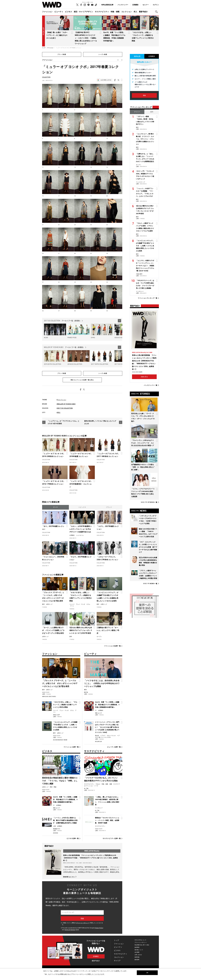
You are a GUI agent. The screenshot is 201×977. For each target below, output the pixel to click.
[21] (50, 211)
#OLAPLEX (98, 741)
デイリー (137, 112)
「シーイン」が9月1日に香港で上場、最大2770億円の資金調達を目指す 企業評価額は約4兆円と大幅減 (65, 820)
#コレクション (61, 400)
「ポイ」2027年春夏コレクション (53, 527)
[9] (98, 125)
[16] (50, 182)
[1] (50, 96)
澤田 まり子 (98, 713)
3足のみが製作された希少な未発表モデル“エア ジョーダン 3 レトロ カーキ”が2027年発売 (80, 630)
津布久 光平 (56, 715)
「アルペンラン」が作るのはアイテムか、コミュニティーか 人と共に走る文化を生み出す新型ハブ (142, 442)
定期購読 (135, 5)
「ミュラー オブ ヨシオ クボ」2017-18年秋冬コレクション (108, 455)
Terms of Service (70, 930)
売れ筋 (97, 735)
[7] (66, 125)
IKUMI (46, 337)
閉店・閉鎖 (53, 787)
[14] (98, 153)
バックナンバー (123, 5)
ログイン (156, 5)
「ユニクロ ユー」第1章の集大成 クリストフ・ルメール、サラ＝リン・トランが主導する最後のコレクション (145, 139)
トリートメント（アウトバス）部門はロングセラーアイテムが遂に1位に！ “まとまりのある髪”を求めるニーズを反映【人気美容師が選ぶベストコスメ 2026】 (107, 727)
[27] (66, 240)
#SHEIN (55, 833)
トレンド (72, 604)
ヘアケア (102, 735)
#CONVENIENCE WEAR (60, 740)
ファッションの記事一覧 (112, 646)
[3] (82, 96)
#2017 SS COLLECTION (65, 408)
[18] (82, 182)
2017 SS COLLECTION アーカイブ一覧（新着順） (62, 321)
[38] (82, 297)
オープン (99, 636)
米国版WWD (56, 829)
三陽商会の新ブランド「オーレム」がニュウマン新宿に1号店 (108, 630)
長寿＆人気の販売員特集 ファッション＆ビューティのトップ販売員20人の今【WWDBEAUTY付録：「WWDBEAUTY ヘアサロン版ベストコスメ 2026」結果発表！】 (90, 857)
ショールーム (80, 535)
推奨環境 (137, 947)
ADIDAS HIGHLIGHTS (121, 337)
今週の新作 (139, 274)
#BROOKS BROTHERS (49, 696)
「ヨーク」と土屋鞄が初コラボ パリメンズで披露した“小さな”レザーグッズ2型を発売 (53, 630)
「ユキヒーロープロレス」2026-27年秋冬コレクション (107, 558)
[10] (114, 125)
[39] (98, 297)
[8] (82, 125)
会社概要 (137, 952)
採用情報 (137, 957)
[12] (66, 153)
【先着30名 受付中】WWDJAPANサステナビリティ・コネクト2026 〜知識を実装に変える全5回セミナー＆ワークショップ (86, 38)
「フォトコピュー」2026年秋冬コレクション (53, 558)
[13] (82, 153)
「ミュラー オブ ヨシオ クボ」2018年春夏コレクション (80, 455)
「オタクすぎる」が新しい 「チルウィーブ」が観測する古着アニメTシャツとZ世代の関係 (80, 597)
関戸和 (86, 692)
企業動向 (72, 535)
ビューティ (58, 12)
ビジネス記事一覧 (73, 838)
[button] (157, 11)
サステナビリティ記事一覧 (112, 838)
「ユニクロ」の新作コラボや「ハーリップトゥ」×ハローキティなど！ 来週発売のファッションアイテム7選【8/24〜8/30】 (145, 266)
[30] (114, 240)
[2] (66, 96)
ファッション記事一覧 (71, 747)
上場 (54, 826)
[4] (98, 96)
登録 (144, 95)
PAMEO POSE (71, 337)
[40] (114, 297)
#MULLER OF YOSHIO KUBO (66, 404)
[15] (114, 153)
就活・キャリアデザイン (83, 12)
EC (96, 710)
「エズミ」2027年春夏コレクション (108, 527)
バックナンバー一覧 (150, 385)
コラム (88, 604)
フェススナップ (140, 182)
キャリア (117, 961)
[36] (50, 297)
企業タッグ (49, 604)
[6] (50, 125)
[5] (114, 96)
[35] (114, 268)
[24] (98, 211)
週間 (151, 112)
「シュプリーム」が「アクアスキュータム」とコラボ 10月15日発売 (63, 422)
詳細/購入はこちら (69, 876)
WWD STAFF (45, 692)
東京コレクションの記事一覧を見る (82, 380)
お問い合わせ (138, 954)
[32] (66, 268)
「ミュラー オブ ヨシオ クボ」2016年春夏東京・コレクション (80, 484)
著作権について (139, 949)
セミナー (146, 5)
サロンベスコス (111, 735)
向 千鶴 (86, 788)
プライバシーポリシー (82, 923)
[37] (66, 297)
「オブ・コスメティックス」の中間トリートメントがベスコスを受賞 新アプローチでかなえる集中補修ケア (148, 547)
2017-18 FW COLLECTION (99, 364)
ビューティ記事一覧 (114, 747)
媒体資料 (137, 959)
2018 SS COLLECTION (74, 364)
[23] (82, 211)
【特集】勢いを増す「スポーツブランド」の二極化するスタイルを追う (56, 35)
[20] (114, 182)
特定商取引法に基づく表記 (142, 945)
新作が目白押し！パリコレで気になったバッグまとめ (100, 422)
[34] (98, 268)
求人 (135, 12)
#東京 (58, 412)
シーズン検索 (102, 54)
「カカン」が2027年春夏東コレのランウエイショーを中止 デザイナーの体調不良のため (80, 529)
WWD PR (149, 502)
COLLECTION (46, 77)
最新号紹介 (143, 12)
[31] (50, 268)
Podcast (98, 784)
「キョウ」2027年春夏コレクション (80, 558)
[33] (82, 268)
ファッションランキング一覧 (147, 298)
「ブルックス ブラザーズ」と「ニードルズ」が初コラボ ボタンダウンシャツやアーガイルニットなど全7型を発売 (53, 597)
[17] (66, 182)
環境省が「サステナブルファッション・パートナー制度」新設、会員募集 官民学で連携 (107, 820)
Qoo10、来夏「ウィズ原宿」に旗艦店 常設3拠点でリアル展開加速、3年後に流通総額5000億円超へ (107, 704)
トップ (116, 940)
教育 (85, 689)
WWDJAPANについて (140, 940)
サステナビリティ (102, 12)
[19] (98, 182)
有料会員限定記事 (107, 5)
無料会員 (137, 56)
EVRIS (93, 337)
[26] (50, 240)
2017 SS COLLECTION (121, 364)
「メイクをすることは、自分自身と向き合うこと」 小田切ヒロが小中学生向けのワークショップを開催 (101, 683)
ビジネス (68, 12)
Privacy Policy (99, 928)
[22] (66, 211)
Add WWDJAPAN (105, 80)
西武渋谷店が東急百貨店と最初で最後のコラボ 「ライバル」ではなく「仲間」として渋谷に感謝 (59, 781)
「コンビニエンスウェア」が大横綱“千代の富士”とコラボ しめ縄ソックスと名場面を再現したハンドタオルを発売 (108, 597)
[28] (82, 240)
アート (72, 606)
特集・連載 (115, 12)
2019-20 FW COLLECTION (52, 364)
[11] (50, 153)
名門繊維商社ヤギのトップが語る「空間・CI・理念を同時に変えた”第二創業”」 (142, 467)
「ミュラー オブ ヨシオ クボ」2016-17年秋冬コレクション (53, 482)
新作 (43, 604)
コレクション (126, 12)
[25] (114, 211)
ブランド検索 (61, 54)
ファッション (47, 12)
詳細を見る (144, 377)
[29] (98, 240)
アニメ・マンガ (80, 604)
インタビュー (99, 808)
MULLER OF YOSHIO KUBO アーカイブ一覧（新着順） (64, 347)
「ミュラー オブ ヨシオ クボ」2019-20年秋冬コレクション (53, 455)
